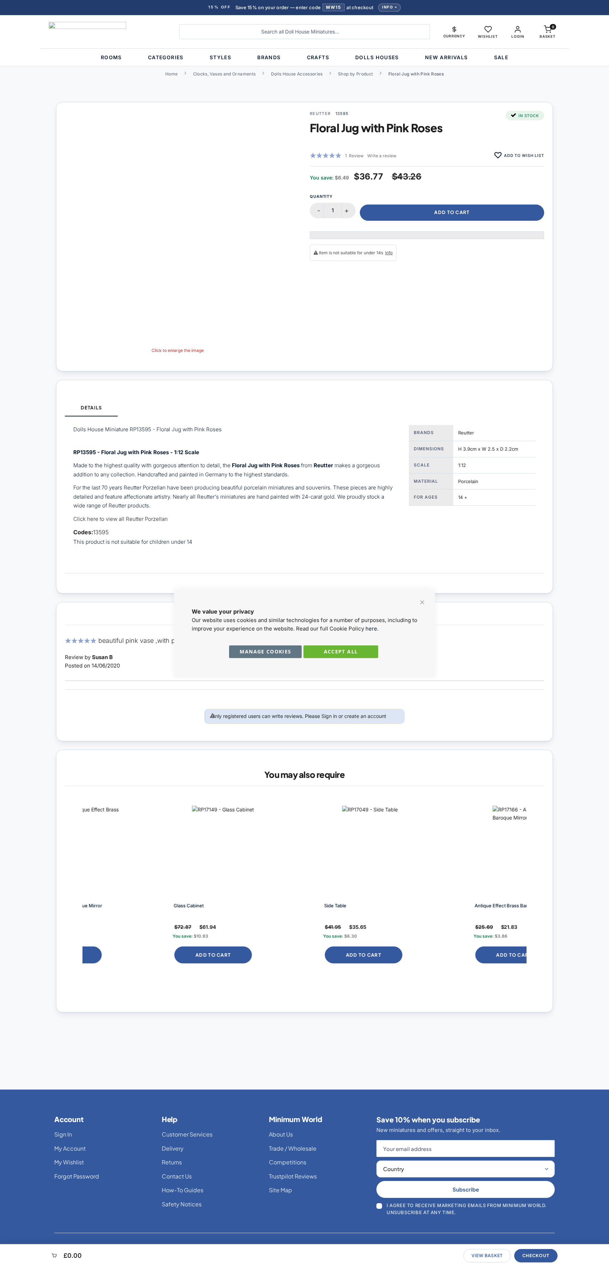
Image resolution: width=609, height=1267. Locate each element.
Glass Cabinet (105, 905)
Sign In (63, 1134)
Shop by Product (355, 74)
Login (517, 36)
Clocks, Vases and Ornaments (224, 74)
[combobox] (304, 31)
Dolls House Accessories (297, 74)
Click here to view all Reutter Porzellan (120, 519)
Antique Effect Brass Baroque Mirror (430, 905)
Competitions (287, 1162)
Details (91, 407)
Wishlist (488, 36)
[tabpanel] (304, 494)
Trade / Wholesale (292, 1148)
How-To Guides (182, 1190)
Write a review (381, 155)
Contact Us (177, 1176)
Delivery (173, 1148)
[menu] (304, 57)
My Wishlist (69, 1162)
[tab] (91, 408)
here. (372, 628)
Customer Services (187, 1134)
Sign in (329, 716)
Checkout (535, 1255)
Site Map (280, 1190)
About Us (281, 1134)
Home (171, 74)
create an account (365, 716)
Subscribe (466, 1189)
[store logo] (109, 32)
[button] (454, 31)
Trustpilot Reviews (293, 1176)
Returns (172, 1162)
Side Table (252, 905)
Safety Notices (182, 1204)
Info (387, 7)
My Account (70, 1148)
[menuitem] (111, 57)
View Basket (487, 1255)
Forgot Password (76, 1176)
